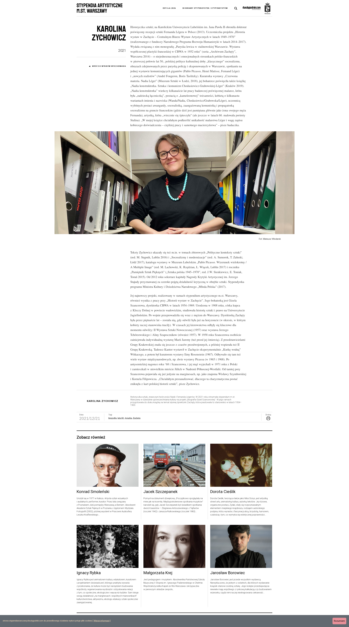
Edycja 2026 (169, 8)
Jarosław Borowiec (227, 573)
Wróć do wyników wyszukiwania (109, 66)
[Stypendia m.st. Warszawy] (267, 8)
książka (128, 418)
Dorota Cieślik (222, 492)
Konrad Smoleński (93, 492)
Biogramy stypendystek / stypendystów (205, 8)
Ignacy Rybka (89, 573)
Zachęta (136, 418)
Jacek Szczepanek (160, 492)
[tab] (236, 8)
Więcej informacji (101, 621)
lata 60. (121, 418)
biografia (112, 418)
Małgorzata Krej (157, 573)
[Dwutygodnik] (252, 8)
